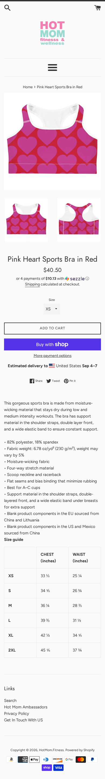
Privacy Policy (16, 713)
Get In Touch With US (23, 720)
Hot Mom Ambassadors (25, 707)
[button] (52, 278)
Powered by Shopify (79, 750)
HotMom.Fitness (51, 750)
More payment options (53, 355)
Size (52, 300)
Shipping (32, 284)
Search (10, 700)
